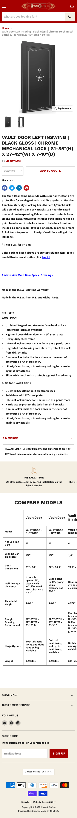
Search (25, 802)
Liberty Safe (13, 161)
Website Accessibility (44, 802)
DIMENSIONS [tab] (10, 438)
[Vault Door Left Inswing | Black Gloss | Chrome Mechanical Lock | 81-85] (8, 122)
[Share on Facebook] (4, 188)
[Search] (70, 16)
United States (37, 771)
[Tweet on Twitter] (12, 188)
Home (5, 28)
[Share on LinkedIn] (19, 188)
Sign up (59, 753)
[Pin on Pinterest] (26, 188)
